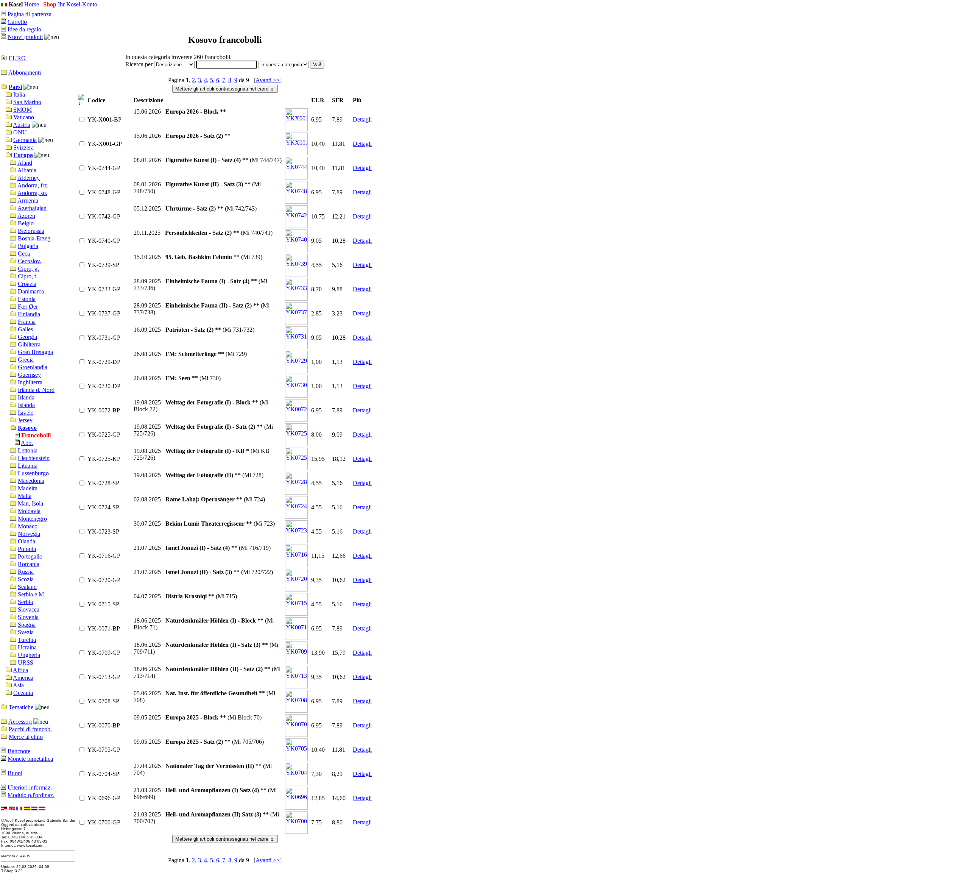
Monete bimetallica (30, 758)
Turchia (27, 640)
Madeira (27, 488)
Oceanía (23, 693)
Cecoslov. (29, 261)
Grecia (26, 359)
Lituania (27, 465)
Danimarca (31, 291)
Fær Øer (28, 306)
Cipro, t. (27, 276)
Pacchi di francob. (30, 729)
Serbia (25, 602)
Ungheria (29, 655)
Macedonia (31, 481)
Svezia (26, 632)
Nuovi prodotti (25, 37)
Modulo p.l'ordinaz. (31, 795)
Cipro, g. (28, 268)
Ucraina (27, 647)
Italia (19, 94)
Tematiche (21, 707)
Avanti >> (267, 80)
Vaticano (23, 117)
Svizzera (23, 147)
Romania (28, 564)
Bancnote (19, 751)
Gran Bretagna (35, 352)
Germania (25, 140)
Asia (18, 685)
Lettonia (27, 450)
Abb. (27, 443)
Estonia (27, 299)
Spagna (27, 624)
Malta (24, 496)
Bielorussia (31, 231)
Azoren (26, 215)
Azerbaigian (32, 208)
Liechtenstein (34, 458)
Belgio (26, 223)
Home (31, 4)
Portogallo (30, 556)
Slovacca (28, 609)
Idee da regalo (24, 29)
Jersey (25, 420)
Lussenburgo (33, 473)
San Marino (27, 102)
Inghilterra (30, 382)
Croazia (27, 284)
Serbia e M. (31, 594)
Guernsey (29, 374)
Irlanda (26, 397)
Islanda (26, 405)
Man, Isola (30, 503)
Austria (21, 125)
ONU (20, 132)
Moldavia (29, 511)
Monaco (27, 526)
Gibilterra (29, 344)
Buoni (15, 773)
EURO (17, 58)
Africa (20, 670)
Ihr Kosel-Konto (77, 4)
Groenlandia (32, 367)
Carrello (17, 22)
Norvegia (29, 534)
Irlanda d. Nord (36, 390)
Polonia (27, 549)
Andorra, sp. (32, 193)
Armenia (27, 200)
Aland (24, 162)
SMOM (22, 109)
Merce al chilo (26, 737)
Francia (27, 321)
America (23, 677)
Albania (26, 170)
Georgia (27, 337)
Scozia (26, 579)
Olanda (26, 541)
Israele (25, 412)
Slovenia (28, 617)
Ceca (24, 253)
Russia (26, 571)
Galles (25, 329)
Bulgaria (28, 246)
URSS (25, 662)
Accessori (20, 721)
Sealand (27, 587)
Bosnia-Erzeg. (35, 238)
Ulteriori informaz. (30, 787)
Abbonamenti (24, 72)
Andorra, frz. (32, 185)
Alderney (28, 178)
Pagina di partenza (29, 14)
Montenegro (32, 518)
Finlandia (29, 314)
